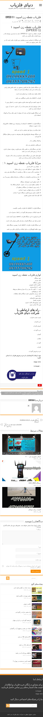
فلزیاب (19, 20)
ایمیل (39, 553)
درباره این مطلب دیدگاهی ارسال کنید (30, 21)
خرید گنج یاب (37, 330)
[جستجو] (8, 578)
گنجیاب (39, 334)
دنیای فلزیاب (21, 4)
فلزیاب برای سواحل (34, 509)
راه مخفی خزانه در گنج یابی (23, 612)
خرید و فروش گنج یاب (35, 351)
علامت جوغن (27, 604)
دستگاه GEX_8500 (35, 483)
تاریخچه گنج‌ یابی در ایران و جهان (22, 620)
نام (39, 547)
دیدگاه (38, 529)
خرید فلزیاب (37, 321)
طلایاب (39, 338)
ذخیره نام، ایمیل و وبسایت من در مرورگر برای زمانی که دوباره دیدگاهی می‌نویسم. (23, 566)
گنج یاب (39, 343)
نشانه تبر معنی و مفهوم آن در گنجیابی (20, 628)
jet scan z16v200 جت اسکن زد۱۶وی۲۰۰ (13, 425)
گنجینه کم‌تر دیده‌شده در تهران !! (22, 661)
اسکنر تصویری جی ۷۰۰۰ (33, 456)
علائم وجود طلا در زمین (24, 637)
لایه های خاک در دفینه (25, 645)
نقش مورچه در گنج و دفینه (23, 596)
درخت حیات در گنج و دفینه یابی (22, 588)
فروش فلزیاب (37, 326)
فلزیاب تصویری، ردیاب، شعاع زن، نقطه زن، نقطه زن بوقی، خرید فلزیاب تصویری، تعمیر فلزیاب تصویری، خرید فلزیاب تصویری (23, 393)
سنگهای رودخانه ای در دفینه (23, 653)
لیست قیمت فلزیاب (35, 317)
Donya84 (37, 20)
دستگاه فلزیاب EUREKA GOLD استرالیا (29, 420)
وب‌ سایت (38, 560)
